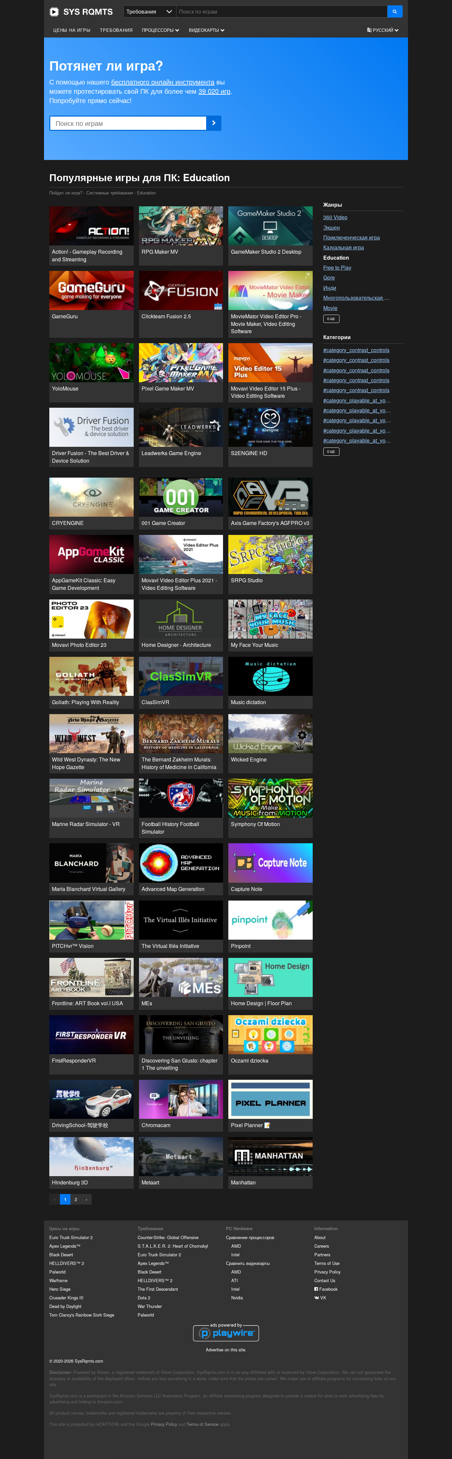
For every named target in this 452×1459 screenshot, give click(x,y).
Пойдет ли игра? (81, 12)
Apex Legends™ (64, 1246)
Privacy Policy (327, 1272)
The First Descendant (158, 1289)
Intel (235, 1254)
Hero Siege (59, 1289)
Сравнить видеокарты (248, 1263)
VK (322, 1297)
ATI (234, 1280)
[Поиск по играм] (395, 11)
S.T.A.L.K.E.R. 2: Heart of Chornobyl (173, 1246)
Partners (322, 1254)
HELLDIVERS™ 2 (66, 1263)
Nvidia (237, 1297)
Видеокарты (204, 30)
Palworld (57, 1272)
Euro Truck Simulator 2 (71, 1237)
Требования (116, 30)
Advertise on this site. (226, 1349)
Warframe (58, 1280)
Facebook (328, 1289)
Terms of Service (202, 1424)
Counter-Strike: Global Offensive (168, 1237)
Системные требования (109, 192)
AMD (236, 1246)
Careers (321, 1246)
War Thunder (150, 1306)
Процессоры (158, 30)
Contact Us (324, 1280)
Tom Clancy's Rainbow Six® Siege (81, 1315)
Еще (331, 318)
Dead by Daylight (65, 1306)
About (320, 1237)
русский (383, 30)
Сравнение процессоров (250, 1237)
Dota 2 (144, 1297)
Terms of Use (326, 1263)
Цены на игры (72, 30)
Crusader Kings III (66, 1297)
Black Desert (61, 1254)
